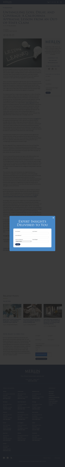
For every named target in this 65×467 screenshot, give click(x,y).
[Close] (53, 218)
